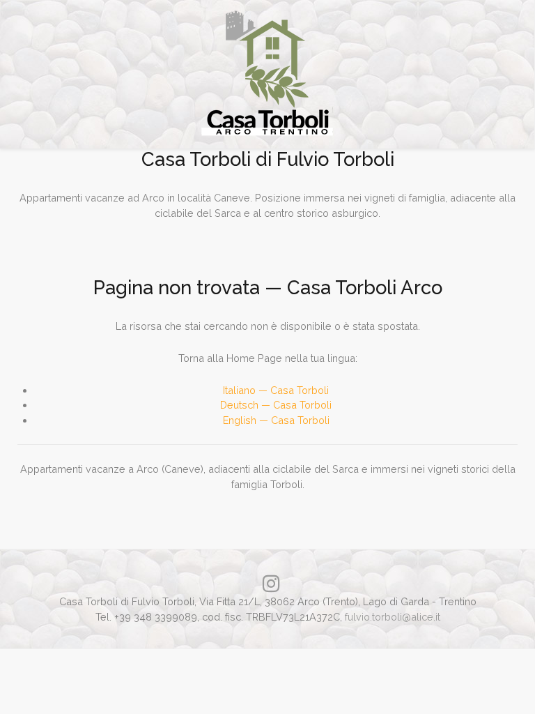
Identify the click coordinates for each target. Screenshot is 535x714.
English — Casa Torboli (276, 420)
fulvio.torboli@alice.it (392, 617)
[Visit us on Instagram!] (271, 584)
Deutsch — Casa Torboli (276, 405)
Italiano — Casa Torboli (276, 390)
